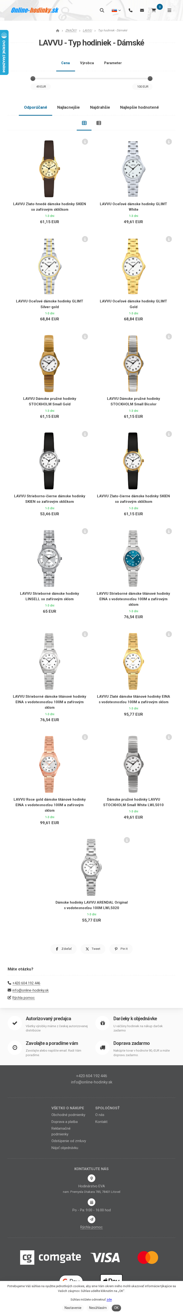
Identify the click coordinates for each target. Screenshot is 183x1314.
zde (109, 1299)
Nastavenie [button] (73, 1308)
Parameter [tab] (113, 63)
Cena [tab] (65, 63)
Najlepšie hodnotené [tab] (139, 107)
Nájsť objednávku (64, 1148)
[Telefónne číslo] (130, 10)
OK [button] (116, 1308)
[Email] (142, 10)
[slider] (32, 78)
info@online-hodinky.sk (30, 990)
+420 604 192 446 (26, 983)
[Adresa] (91, 1178)
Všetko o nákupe (67, 1108)
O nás (99, 1115)
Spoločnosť (107, 1108)
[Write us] (91, 1219)
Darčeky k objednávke (135, 1018)
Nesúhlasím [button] (98, 1308)
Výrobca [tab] (87, 63)
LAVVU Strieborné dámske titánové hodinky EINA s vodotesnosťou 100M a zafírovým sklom (133, 599)
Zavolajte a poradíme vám (52, 1043)
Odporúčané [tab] (35, 107)
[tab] (84, 122)
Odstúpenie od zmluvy (68, 1141)
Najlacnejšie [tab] (68, 107)
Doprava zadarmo (131, 1043)
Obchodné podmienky (68, 1115)
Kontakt (101, 1122)
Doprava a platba (64, 1122)
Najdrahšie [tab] (100, 107)
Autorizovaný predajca (48, 1018)
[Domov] (35, 10)
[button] (63, 949)
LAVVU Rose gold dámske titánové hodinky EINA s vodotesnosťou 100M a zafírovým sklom (50, 805)
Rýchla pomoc (23, 998)
